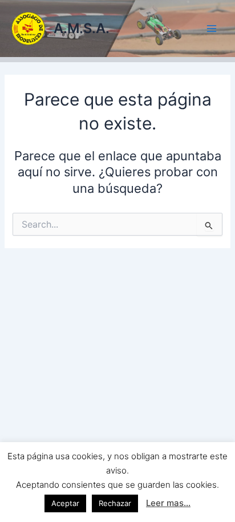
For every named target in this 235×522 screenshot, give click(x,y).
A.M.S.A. (82, 28)
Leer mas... (168, 502)
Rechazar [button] (115, 503)
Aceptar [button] (65, 503)
